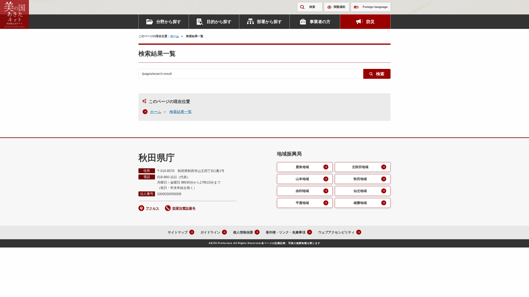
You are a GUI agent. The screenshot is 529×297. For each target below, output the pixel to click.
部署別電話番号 (183, 208)
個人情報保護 (243, 232)
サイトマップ (178, 232)
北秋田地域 (360, 167)
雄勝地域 (360, 203)
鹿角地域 (302, 167)
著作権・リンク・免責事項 (285, 232)
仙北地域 (360, 191)
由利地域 (302, 191)
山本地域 (302, 179)
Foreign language (375, 6)
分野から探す (168, 21)
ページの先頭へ (518, 288)
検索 (312, 6)
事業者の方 (320, 21)
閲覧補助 (339, 6)
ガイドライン (210, 232)
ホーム (174, 36)
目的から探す (219, 21)
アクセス (152, 208)
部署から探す (269, 21)
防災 (370, 21)
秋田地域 (360, 179)
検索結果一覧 (180, 112)
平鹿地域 (302, 203)
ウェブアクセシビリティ (336, 232)
